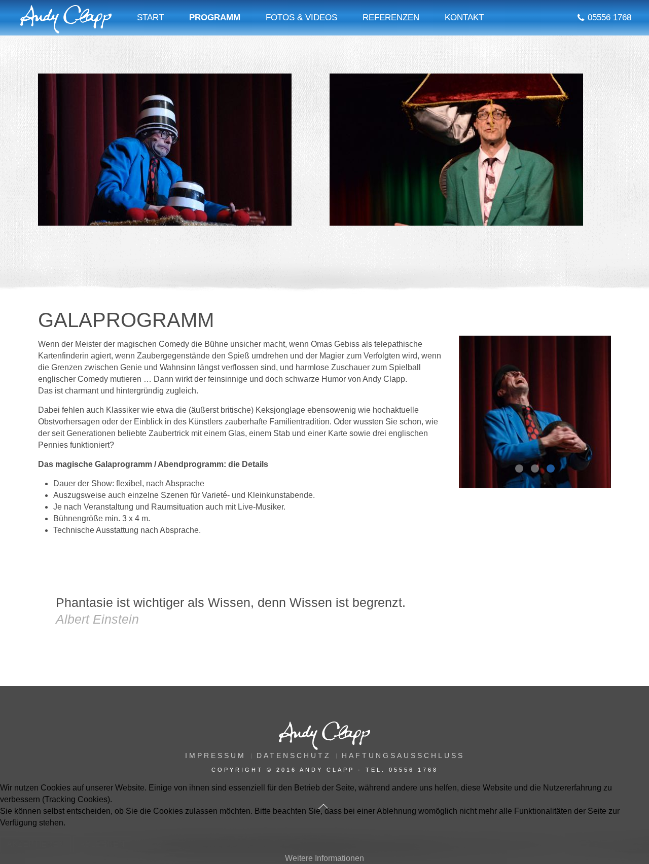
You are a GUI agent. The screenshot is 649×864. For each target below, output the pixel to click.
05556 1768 (609, 17)
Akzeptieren (35, 844)
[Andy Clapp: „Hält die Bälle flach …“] (165, 150)
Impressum (215, 755)
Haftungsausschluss (403, 755)
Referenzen (391, 17)
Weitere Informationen (324, 858)
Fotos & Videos (301, 17)
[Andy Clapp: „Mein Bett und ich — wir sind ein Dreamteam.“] (456, 150)
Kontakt (464, 17)
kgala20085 (554, 470)
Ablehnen (102, 844)
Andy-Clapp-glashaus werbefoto (522, 470)
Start (150, 17)
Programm (214, 17)
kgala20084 (538, 470)
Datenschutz (294, 755)
